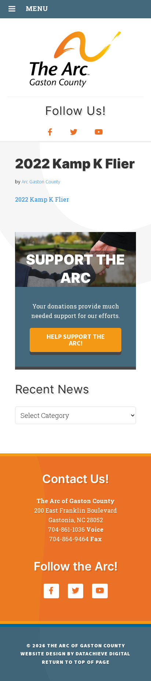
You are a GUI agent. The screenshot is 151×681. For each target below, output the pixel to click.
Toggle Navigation (12, 8)
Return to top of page (76, 662)
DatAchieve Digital (103, 653)
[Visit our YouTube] (99, 132)
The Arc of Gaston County (75, 58)
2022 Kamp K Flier (42, 199)
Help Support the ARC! (76, 339)
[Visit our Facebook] (50, 132)
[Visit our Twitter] (74, 132)
